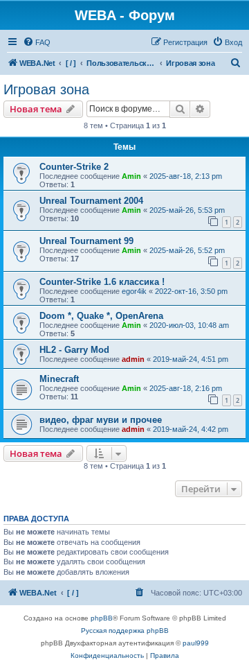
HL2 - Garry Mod (74, 350)
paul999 (196, 643)
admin (133, 359)
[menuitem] (36, 42)
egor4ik (134, 291)
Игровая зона (46, 89)
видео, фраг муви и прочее (100, 420)
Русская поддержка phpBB (125, 630)
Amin (131, 176)
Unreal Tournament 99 (86, 241)
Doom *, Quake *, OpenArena (101, 316)
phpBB (102, 618)
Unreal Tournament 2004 (91, 201)
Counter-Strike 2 (74, 167)
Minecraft (59, 379)
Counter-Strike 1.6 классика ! (102, 282)
